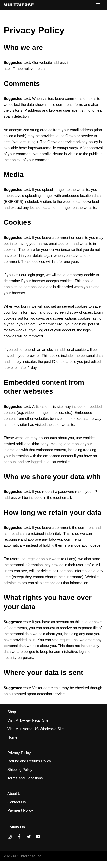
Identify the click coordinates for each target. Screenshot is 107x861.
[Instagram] (9, 836)
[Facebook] (19, 836)
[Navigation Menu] (97, 5)
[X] (28, 836)
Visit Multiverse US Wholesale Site (35, 729)
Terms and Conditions (25, 778)
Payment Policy (20, 810)
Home (12, 737)
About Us (15, 793)
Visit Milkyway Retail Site (27, 720)
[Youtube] (38, 836)
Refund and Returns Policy (29, 761)
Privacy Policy (19, 753)
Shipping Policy (19, 769)
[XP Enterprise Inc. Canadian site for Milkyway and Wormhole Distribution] (19, 4)
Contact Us (16, 802)
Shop (11, 712)
